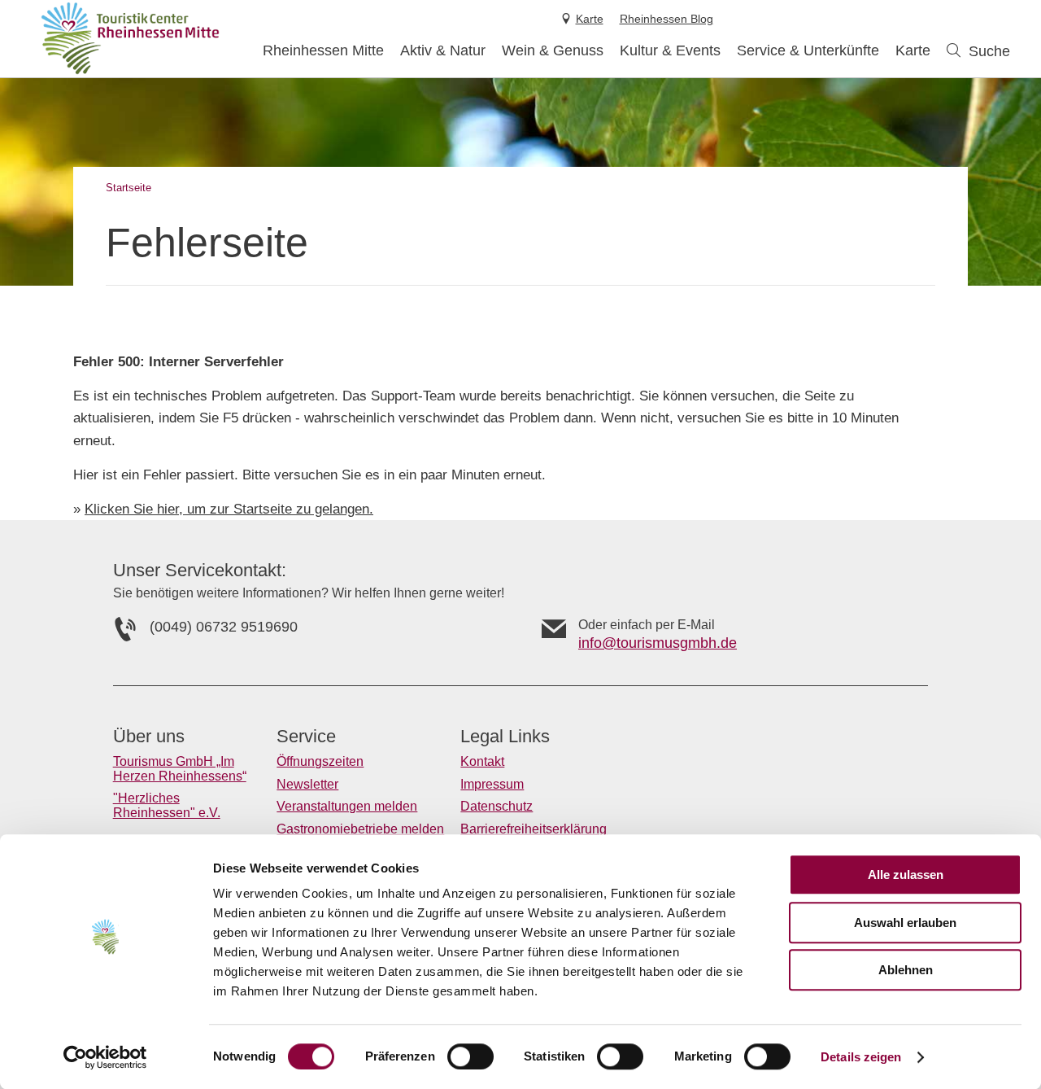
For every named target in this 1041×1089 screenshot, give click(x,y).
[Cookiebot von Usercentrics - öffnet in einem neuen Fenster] (105, 1057)
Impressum (492, 784)
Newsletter (307, 784)
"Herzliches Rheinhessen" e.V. (166, 805)
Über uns (149, 736)
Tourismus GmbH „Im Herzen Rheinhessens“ (179, 768)
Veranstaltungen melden (347, 806)
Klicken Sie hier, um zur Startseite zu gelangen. (229, 509)
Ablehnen (905, 970)
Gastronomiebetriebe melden (360, 829)
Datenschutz (496, 806)
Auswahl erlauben (905, 922)
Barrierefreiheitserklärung (533, 829)
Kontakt (482, 761)
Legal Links (505, 736)
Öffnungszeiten (320, 761)
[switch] (470, 1056)
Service (306, 736)
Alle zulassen (905, 874)
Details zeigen (861, 1057)
